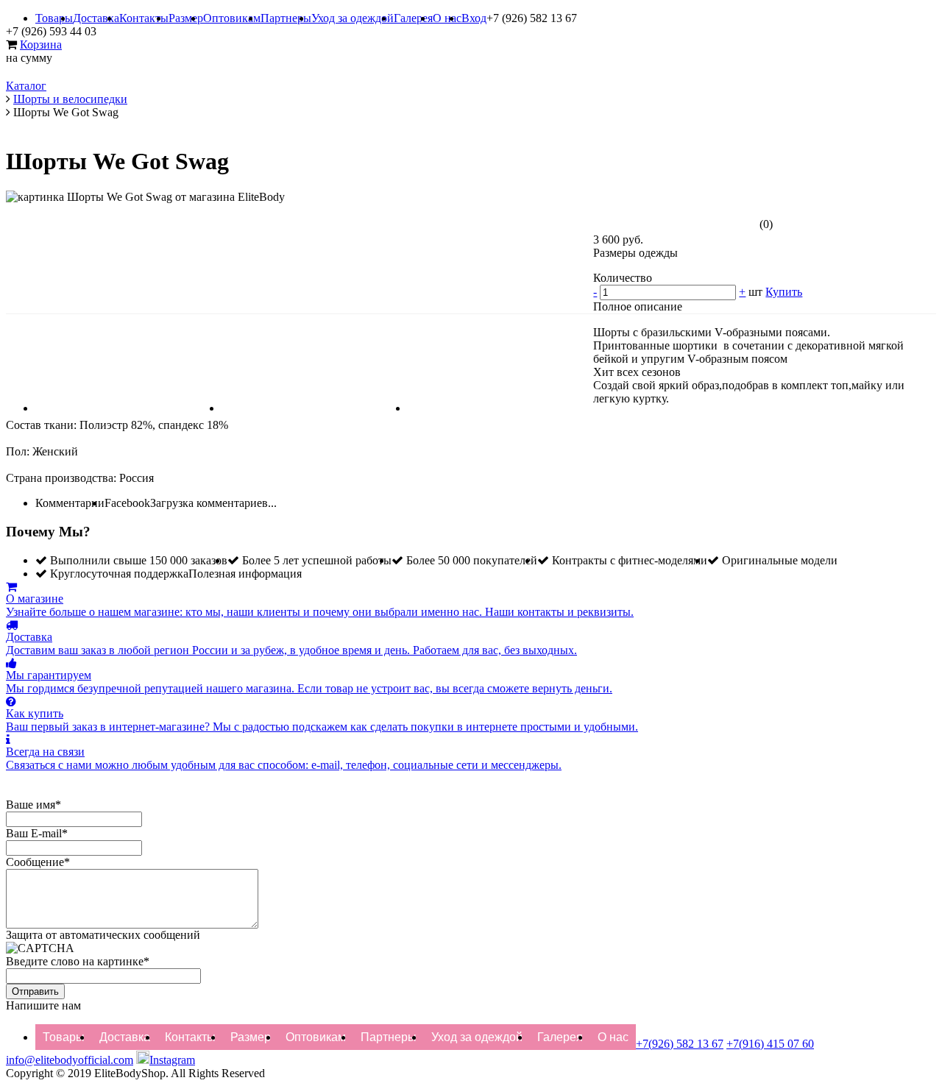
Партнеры (286, 18)
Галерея (413, 18)
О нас (447, 18)
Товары (54, 18)
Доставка (96, 18)
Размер (186, 18)
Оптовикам (232, 18)
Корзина (41, 44)
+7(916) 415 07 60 (770, 1043)
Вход (473, 18)
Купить (783, 291)
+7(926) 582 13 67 (679, 1043)
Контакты (144, 18)
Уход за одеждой (352, 18)
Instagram (172, 1060)
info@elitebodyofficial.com (69, 1060)
